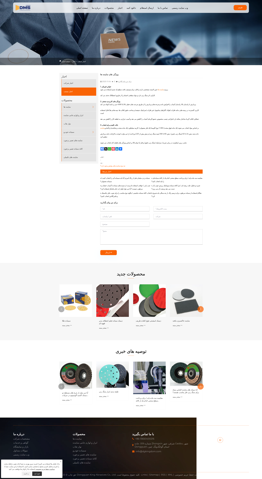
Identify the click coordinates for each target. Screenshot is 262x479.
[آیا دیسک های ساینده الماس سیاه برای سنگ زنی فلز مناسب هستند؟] (149, 374)
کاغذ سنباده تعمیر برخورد (73, 149)
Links (144, 474)
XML (170, 474)
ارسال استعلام (147, 8)
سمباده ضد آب (178, 321)
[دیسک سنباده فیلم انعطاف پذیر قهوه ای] (75, 300)
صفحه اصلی (82, 8)
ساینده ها (67, 107)
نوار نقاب (67, 124)
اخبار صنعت (82, 61)
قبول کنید (37, 474)
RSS (163, 474)
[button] (61, 309)
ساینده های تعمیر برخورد (73, 140)
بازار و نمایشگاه (20, 446)
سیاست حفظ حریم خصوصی (188, 474)
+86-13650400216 (144, 438)
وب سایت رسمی (180, 8)
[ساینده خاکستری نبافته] (149, 300)
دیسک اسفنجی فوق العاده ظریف (111, 321)
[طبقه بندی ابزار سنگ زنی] (75, 375)
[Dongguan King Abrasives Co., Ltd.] (23, 8)
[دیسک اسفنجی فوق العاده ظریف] (112, 300)
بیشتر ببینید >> (67, 328)
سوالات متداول (20, 450)
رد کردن (26, 474)
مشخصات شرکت (21, 438)
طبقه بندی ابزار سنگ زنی (72, 392)
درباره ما (96, 8)
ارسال (108, 252)
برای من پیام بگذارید (125, 82)
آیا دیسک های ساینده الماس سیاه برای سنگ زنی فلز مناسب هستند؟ (149, 391)
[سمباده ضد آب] (186, 300)
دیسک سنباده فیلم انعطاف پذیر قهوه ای (74, 322)
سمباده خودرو (69, 132)
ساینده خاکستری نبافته (144, 321)
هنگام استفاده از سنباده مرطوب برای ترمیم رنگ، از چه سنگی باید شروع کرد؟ (176, 194)
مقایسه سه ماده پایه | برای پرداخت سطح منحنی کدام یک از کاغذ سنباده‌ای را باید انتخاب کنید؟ (176, 179)
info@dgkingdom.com (148, 451)
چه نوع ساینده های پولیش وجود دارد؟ (112, 166)
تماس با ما (163, 8)
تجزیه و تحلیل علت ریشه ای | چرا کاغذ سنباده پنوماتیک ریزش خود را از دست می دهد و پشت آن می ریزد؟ (175, 187)
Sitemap (154, 474)
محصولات (109, 8)
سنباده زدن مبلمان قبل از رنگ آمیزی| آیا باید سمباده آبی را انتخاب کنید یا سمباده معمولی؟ (125, 179)
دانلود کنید (131, 8)
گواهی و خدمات (20, 442)
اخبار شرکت (68, 83)
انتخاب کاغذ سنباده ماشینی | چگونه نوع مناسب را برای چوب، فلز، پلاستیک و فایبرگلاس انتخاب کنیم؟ (125, 194)
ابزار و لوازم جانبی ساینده (73, 115)
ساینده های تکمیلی (71, 157)
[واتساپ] (220, 440)
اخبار (120, 8)
